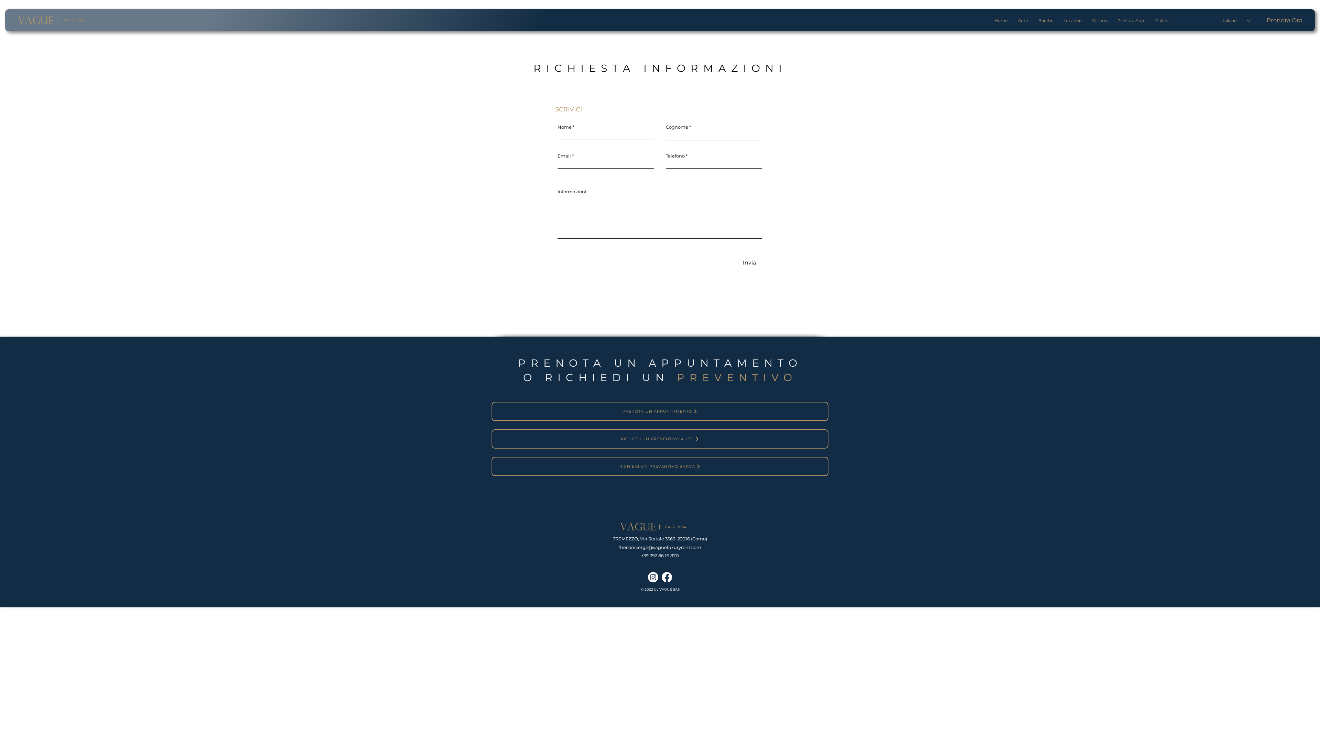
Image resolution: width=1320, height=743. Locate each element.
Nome (565, 127)
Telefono (675, 156)
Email (564, 156)
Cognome (677, 127)
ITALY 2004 (74, 20)
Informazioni (572, 192)
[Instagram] (653, 577)
